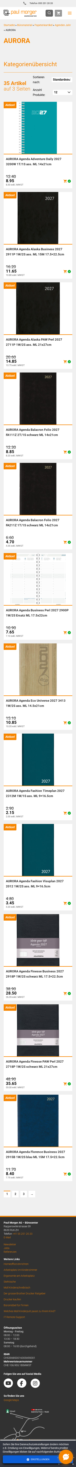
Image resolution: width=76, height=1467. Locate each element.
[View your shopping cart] (58, 13)
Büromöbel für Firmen (16, 1305)
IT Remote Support (14, 1317)
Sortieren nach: (38, 79)
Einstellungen (39, 1459)
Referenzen (10, 1251)
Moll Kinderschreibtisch (17, 1287)
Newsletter (10, 1244)
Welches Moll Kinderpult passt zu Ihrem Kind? (29, 1311)
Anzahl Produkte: (39, 92)
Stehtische (10, 1281)
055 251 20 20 (41, 3)
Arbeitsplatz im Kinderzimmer (20, 1269)
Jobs (6, 1248)
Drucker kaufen (12, 1299)
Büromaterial (24, 25)
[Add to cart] (65, 181)
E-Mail (7, 1237)
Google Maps (11, 1400)
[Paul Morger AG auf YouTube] (10, 1386)
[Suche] (50, 13)
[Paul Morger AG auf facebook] (23, 1386)
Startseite (9, 25)
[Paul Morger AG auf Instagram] (37, 1386)
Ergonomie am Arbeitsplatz (19, 1275)
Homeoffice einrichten (16, 1263)
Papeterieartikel (43, 25)
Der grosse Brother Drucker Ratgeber (25, 1293)
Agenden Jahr (63, 25)
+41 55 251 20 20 (22, 1233)
